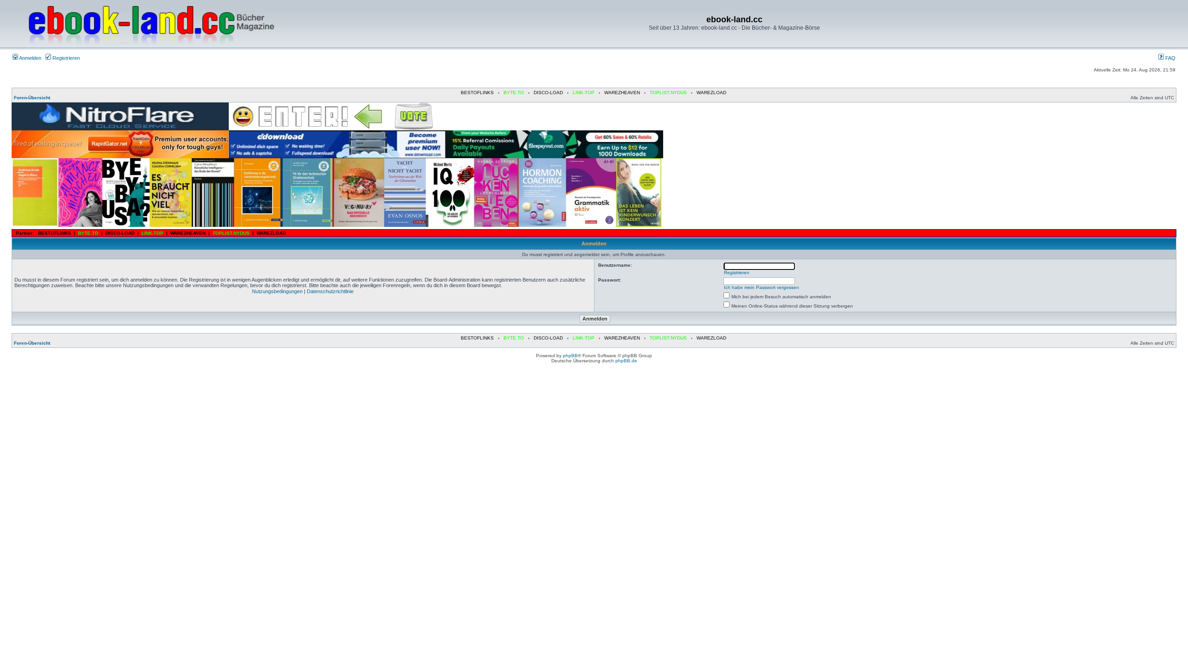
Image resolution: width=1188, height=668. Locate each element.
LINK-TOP (583, 92)
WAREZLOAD (711, 92)
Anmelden (29, 58)
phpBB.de (626, 360)
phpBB (570, 355)
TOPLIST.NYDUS (668, 92)
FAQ (1169, 58)
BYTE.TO (514, 92)
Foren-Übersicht (32, 97)
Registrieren (65, 58)
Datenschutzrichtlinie (330, 291)
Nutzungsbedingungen (277, 291)
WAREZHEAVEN (622, 92)
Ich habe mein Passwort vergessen (761, 287)
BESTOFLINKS (477, 92)
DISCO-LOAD (548, 92)
